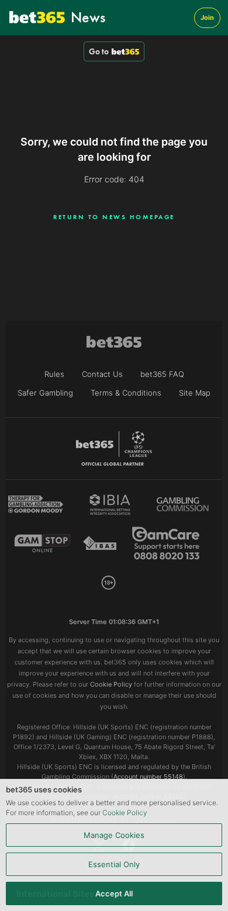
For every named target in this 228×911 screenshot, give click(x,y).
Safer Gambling (45, 392)
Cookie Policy (124, 812)
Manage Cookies (114, 835)
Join (207, 17)
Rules (54, 374)
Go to (99, 51)
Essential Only (114, 864)
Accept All (114, 893)
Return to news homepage (114, 217)
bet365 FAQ (162, 374)
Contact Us (102, 374)
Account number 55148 (148, 777)
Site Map (194, 392)
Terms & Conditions (126, 392)
